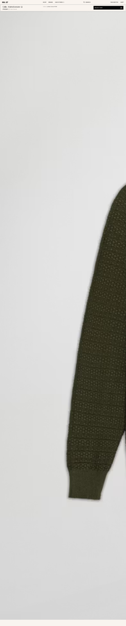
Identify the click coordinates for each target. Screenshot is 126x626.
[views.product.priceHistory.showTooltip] (9, 9)
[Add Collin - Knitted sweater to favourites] (21, 7)
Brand (51, 2)
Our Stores (59, 2)
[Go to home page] (5, 2)
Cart (122, 2)
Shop (44, 2)
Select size (98, 7)
